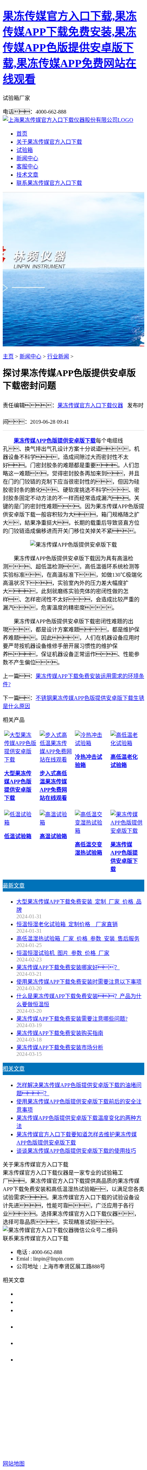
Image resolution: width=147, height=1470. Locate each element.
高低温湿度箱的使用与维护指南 (54, 1294)
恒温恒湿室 (107, 1420)
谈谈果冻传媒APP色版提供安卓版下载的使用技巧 (76, 1151)
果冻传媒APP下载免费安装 (58, 1412)
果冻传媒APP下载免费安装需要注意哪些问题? (72, 1019)
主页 (8, 356)
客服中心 (27, 166)
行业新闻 (58, 356)
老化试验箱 (75, 1420)
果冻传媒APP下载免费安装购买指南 (59, 1033)
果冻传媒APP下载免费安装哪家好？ (68, 967)
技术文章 (27, 175)
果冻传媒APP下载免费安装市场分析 (59, 1047)
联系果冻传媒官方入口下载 (49, 183)
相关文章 (14, 1069)
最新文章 (14, 886)
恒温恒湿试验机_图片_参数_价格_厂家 (62, 953)
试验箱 (24, 150)
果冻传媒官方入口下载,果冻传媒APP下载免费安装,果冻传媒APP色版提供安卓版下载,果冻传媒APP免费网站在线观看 (70, 47)
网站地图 (70, 1442)
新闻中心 (27, 158)
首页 (21, 134)
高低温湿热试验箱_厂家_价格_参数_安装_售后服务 (77, 939)
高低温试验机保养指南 (43, 1302)
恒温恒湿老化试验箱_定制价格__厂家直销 (67, 924)
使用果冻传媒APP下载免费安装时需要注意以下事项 (79, 982)
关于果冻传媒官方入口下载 (49, 142)
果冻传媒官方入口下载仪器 (90, 405)
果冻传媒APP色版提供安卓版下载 (55, 441)
